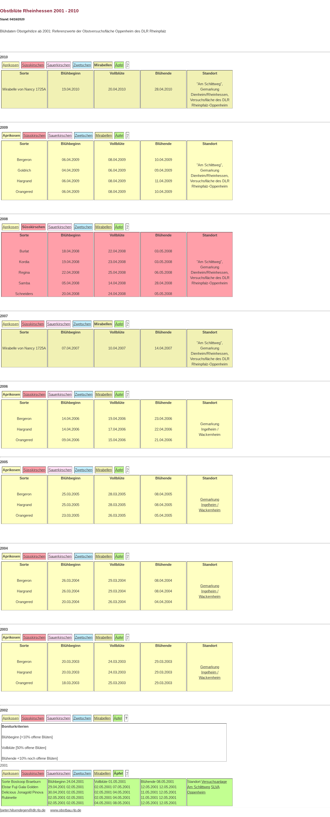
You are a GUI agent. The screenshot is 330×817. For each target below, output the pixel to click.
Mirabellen (104, 135)
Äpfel (119, 65)
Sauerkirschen (58, 65)
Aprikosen (11, 65)
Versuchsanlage (214, 782)
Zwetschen (82, 65)
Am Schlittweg (198, 787)
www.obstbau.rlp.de (65, 810)
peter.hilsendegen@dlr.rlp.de (23, 810)
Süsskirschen (33, 65)
